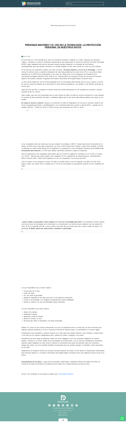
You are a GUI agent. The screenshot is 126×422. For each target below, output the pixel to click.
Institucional (29, 8)
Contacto (58, 8)
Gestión (51, 8)
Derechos (37, 8)
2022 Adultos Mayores (66, 374)
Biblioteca (45, 8)
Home (23, 8)
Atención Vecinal (66, 8)
